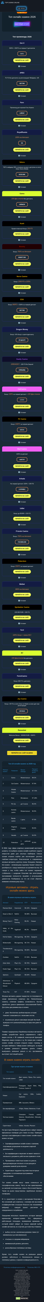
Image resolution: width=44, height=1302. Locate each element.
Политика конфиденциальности (14, 1267)
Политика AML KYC (33, 1267)
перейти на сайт (22, 60)
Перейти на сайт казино (22, 753)
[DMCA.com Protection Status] (22, 1299)
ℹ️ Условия (22, 66)
